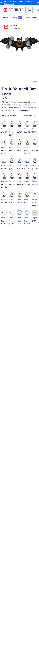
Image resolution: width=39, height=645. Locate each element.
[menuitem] (5, 18)
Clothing (15, 18)
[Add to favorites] (31, 88)
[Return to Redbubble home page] (13, 10)
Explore (5, 18)
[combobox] (29, 10)
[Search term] (29, 10)
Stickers (27, 18)
